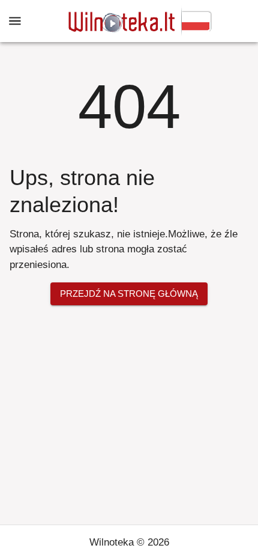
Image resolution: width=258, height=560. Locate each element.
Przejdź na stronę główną (129, 293)
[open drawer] (15, 21)
